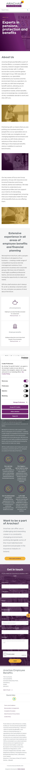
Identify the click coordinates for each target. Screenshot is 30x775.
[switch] (26, 386)
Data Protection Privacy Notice (12, 713)
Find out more (14, 315)
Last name (5, 591)
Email (3, 600)
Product (4, 619)
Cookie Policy (7, 716)
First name (5, 582)
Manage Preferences (19, 402)
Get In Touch (6, 690)
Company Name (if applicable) (10, 628)
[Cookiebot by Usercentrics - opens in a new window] (21, 358)
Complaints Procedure (9, 711)
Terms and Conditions (9, 705)
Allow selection (15, 411)
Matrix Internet (21, 769)
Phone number (6, 609)
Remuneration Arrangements (11, 708)
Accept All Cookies (15, 407)
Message (4, 637)
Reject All (15, 416)
